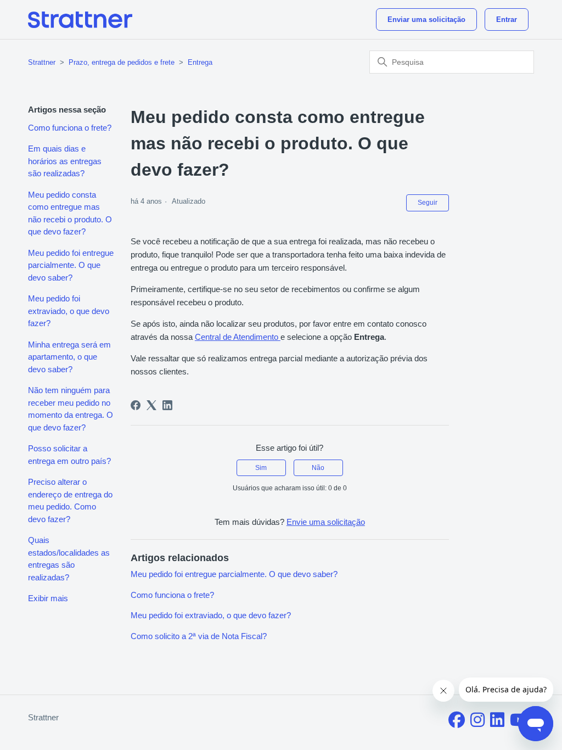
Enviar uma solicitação (426, 19)
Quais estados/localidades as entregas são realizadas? (69, 558)
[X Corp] (151, 405)
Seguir (427, 202)
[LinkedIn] (167, 405)
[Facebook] (135, 405)
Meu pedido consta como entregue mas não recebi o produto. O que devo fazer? (70, 213)
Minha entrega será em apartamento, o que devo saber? (69, 357)
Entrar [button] (506, 19)
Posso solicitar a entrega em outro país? (69, 455)
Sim (261, 468)
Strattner (41, 62)
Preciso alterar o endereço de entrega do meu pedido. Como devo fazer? (70, 500)
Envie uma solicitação (325, 522)
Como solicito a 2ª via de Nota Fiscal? (199, 636)
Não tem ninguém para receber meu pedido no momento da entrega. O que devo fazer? (70, 408)
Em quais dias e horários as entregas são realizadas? (65, 161)
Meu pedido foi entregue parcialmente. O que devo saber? (71, 265)
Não (318, 468)
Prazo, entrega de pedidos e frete (122, 62)
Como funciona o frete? (69, 127)
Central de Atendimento (237, 337)
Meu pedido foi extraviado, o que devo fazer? (68, 311)
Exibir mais (48, 598)
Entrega (200, 62)
